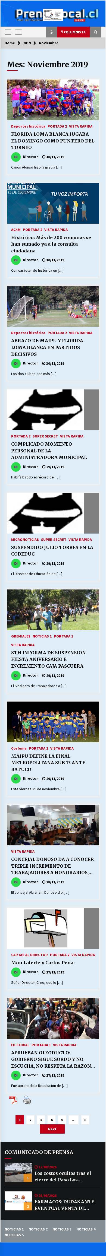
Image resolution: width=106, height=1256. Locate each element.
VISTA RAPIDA (80, 126)
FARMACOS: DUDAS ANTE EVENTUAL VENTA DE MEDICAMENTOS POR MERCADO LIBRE (64, 1205)
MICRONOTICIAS (25, 539)
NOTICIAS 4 (85, 1229)
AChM (16, 229)
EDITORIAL (20, 1044)
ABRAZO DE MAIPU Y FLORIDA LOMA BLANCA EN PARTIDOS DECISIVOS (47, 347)
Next (52, 1129)
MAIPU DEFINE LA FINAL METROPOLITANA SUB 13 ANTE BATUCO (48, 762)
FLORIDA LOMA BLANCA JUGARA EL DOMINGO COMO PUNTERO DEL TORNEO (52, 140)
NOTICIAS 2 (38, 1229)
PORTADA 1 (63, 636)
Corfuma (19, 748)
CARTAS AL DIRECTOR (29, 954)
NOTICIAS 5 (14, 1234)
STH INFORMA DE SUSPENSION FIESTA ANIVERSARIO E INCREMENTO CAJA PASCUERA (48, 659)
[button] (51, 32)
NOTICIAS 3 (61, 1229)
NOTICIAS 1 (42, 636)
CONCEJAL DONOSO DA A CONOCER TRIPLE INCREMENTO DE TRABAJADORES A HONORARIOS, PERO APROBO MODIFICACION (52, 866)
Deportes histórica (28, 126)
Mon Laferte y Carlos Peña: (42, 962)
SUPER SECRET (45, 436)
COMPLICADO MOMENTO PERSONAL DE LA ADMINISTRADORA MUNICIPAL (49, 450)
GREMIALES (20, 636)
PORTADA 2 (57, 126)
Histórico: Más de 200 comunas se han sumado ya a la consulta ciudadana (51, 244)
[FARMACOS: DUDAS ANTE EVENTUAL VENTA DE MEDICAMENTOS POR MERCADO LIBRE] (18, 1200)
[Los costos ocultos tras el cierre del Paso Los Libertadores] (18, 1172)
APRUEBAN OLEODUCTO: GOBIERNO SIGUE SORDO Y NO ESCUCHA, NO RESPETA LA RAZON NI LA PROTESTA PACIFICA (51, 1060)
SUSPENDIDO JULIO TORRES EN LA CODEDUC (52, 551)
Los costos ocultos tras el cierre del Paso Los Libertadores (63, 1177)
